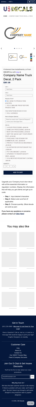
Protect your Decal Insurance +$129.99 (18, 144)
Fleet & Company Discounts (18, 357)
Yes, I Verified (12, 113)
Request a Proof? (9, 98)
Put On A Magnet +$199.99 (16, 152)
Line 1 (6, 86)
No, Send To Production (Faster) (15, 102)
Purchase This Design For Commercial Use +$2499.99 (16, 140)
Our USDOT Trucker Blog (18, 355)
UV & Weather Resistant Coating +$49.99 (19, 159)
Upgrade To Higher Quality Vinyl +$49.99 (16, 155)
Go (32, 376)
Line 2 (6, 92)
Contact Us (18, 353)
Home (5, 16)
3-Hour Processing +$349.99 (17, 127)
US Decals (20, 401)
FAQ (18, 348)
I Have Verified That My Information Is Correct (16, 111)
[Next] (34, 48)
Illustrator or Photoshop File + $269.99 (18, 148)
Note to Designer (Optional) (11, 116)
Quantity (6, 163)
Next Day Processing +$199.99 (18, 132)
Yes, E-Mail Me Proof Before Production (17, 107)
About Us (18, 350)
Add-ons (7, 125)
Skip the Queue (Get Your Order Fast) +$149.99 (18, 135)
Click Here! (20, 214)
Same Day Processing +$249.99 (18, 129)
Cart (32, 1)
